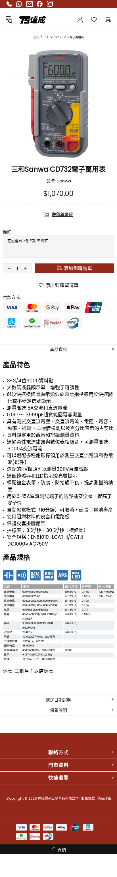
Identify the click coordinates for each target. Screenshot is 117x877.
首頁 (36, 37)
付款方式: (12, 297)
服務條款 (88, 798)
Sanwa (64, 181)
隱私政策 (104, 798)
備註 (7, 232)
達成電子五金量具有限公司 (21, 19)
